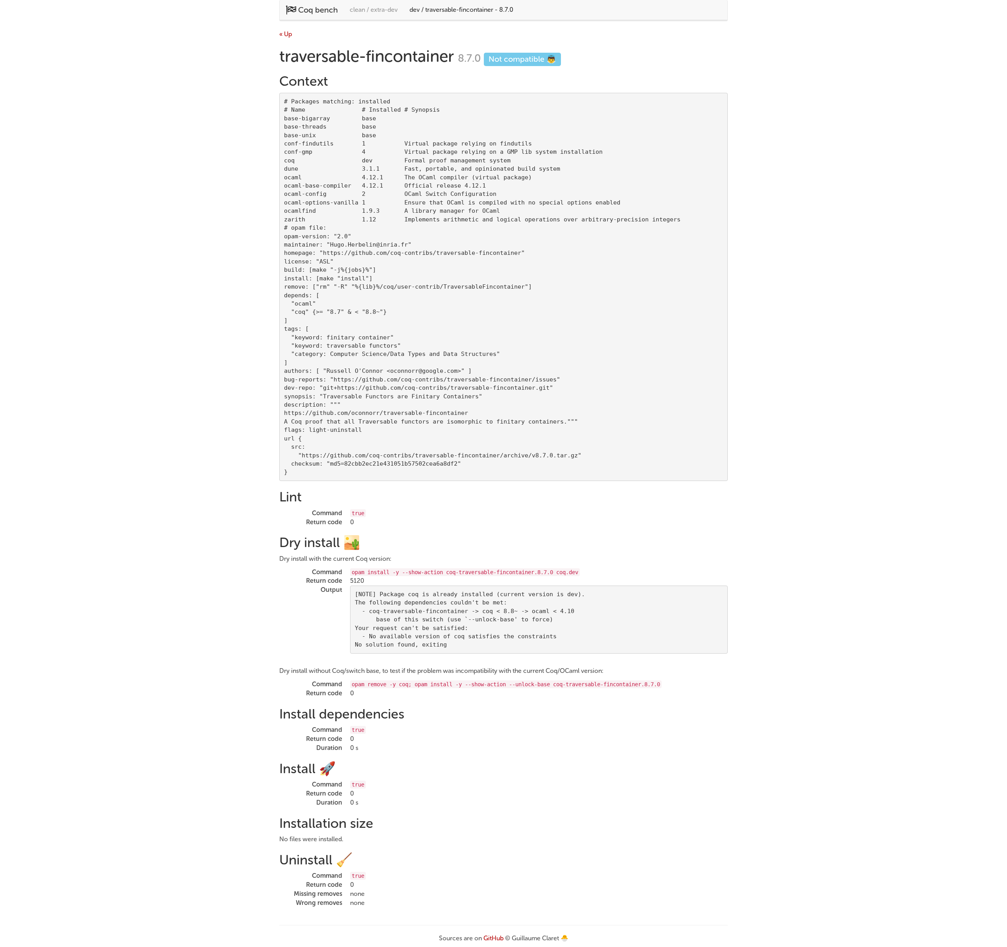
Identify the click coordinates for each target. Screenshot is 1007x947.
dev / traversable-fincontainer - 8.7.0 (461, 9)
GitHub (493, 938)
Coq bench (317, 10)
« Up (285, 34)
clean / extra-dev (374, 9)
